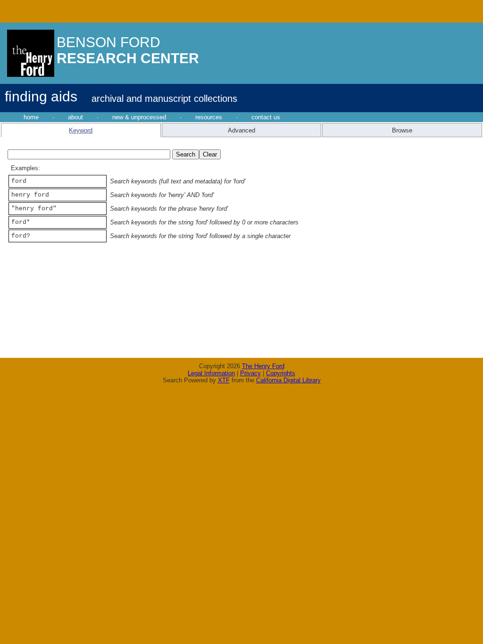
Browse (402, 130)
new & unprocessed (139, 117)
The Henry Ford (263, 366)
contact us (265, 117)
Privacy (250, 373)
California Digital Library (288, 380)
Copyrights (280, 373)
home (31, 117)
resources (208, 117)
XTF (224, 380)
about (75, 117)
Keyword (80, 130)
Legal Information (211, 373)
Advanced (241, 130)
